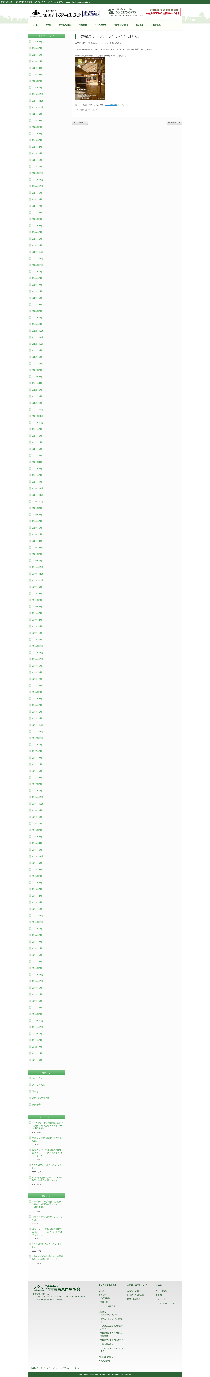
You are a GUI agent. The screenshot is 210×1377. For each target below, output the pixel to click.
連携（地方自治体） (41, 1097)
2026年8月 (37, 41)
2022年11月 (37, 337)
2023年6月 (37, 291)
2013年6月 (37, 1000)
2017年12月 (37, 724)
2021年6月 (37, 448)
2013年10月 (37, 981)
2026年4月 (37, 67)
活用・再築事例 (133, 1299)
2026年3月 (37, 74)
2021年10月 (37, 422)
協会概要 (140, 24)
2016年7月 (37, 823)
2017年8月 (37, 751)
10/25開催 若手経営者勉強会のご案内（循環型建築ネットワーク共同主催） (47, 1125)
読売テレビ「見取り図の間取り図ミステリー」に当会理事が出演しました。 (47, 1152)
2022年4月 (37, 383)
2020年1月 (37, 560)
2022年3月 (37, 389)
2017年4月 (37, 777)
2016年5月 (37, 836)
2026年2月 (37, 80)
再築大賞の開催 (106, 1344)
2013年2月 (37, 1013)
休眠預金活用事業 (121, 24)
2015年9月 (37, 862)
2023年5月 (37, 297)
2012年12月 (37, 1020)
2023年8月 (37, 278)
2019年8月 (37, 593)
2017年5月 (37, 770)
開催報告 (36, 1104)
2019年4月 (37, 619)
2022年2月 (37, 396)
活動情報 (83, 24)
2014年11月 (37, 915)
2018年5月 (37, 691)
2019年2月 (37, 632)
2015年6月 (37, 882)
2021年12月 (37, 409)
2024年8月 (37, 199)
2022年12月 (37, 330)
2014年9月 (37, 928)
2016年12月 (37, 797)
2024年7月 (37, 205)
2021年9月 (37, 429)
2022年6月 (37, 369)
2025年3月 (37, 153)
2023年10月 (37, 264)
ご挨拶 (48, 24)
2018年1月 (37, 718)
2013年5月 (37, 1007)
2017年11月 (37, 731)
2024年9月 (37, 192)
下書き (35, 1091)
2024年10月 (37, 186)
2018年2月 (37, 711)
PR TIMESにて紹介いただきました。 (46, 1166)
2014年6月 (37, 948)
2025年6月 (37, 133)
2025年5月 (37, 140)
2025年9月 (37, 113)
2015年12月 (37, 856)
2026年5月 (37, 61)
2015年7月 (37, 875)
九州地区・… (80, 122)
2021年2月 (37, 475)
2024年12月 (37, 172)
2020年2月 (37, 553)
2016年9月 (37, 810)
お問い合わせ (157, 24)
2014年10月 (37, 921)
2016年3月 (37, 849)
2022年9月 (37, 350)
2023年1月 (37, 324)
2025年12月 (37, 94)
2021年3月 (37, 468)
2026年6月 (37, 54)
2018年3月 (37, 705)
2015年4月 (37, 895)
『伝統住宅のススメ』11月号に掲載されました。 (108, 36)
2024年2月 (37, 238)
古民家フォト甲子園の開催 (111, 1339)
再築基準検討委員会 (108, 1314)
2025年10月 (37, 107)
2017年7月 (37, 757)
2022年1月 (37, 402)
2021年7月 (37, 442)
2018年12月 (37, 645)
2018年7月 (37, 678)
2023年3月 (37, 310)
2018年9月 (37, 665)
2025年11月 (37, 100)
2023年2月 (37, 317)
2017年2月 (37, 790)
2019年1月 (37, 639)
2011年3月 (37, 1059)
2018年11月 (37, 652)
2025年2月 (37, 159)
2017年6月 (37, 764)
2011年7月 (37, 1053)
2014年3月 (37, 967)
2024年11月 (37, 179)
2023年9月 (37, 271)
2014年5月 (37, 954)
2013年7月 (37, 994)
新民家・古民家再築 (135, 1295)
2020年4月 (37, 540)
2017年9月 (37, 744)
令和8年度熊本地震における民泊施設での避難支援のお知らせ (47, 1179)
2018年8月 (37, 672)
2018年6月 (37, 685)
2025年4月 (37, 146)
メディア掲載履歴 (107, 1306)
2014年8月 (37, 935)
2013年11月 (37, 974)
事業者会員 (105, 1297)
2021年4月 (37, 461)
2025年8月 (37, 120)
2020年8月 (37, 514)
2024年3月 (37, 232)
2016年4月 (37, 843)
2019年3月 (37, 626)
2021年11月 (37, 415)
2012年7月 (37, 1046)
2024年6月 (37, 212)
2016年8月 (37, 816)
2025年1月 (37, 166)
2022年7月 (37, 363)
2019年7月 (37, 599)
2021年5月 (37, 455)
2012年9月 (37, 1033)
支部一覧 (104, 1302)
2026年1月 (37, 87)
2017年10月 (37, 737)
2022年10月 (37, 343)
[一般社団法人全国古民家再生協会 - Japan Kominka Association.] (65, 13)
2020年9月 (37, 507)
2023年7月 (37, 284)
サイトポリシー (162, 1299)
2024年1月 (37, 245)
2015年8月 (37, 869)
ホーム (35, 24)
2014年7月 (37, 941)
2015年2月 (37, 908)
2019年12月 (37, 567)
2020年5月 (37, 534)
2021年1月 (37, 481)
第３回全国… (174, 122)
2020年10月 (37, 501)
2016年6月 (37, 829)
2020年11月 (37, 494)
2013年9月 (37, 987)
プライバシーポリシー (165, 1303)
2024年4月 (37, 225)
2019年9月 (37, 586)
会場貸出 (159, 1295)
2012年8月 (37, 1040)
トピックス (37, 1078)
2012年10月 (37, 1027)
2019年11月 (37, 573)
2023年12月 (37, 251)
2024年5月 (37, 218)
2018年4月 (37, 698)
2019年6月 (37, 606)
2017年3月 (37, 783)
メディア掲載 (79, 110)
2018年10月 (37, 659)
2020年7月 (37, 521)
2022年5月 (37, 376)
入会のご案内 (100, 24)
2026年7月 (37, 48)
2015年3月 (37, 902)
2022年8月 (37, 356)
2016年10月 (37, 803)
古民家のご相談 (65, 24)
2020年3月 (37, 547)
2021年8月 (37, 435)
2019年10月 (37, 580)
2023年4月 (37, 304)
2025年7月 (37, 126)
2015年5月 (37, 889)
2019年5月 (37, 613)
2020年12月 (37, 488)
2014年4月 (37, 961)
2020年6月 (37, 527)
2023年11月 (37, 258)
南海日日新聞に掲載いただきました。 (47, 1139)
